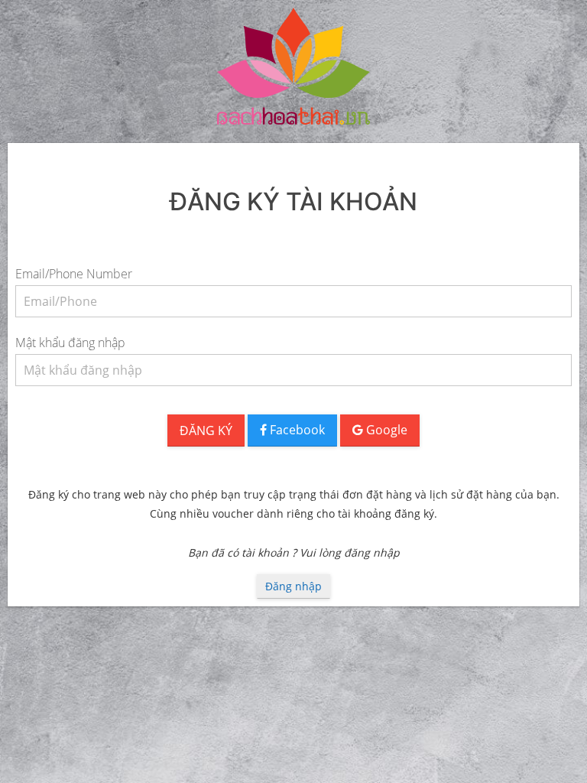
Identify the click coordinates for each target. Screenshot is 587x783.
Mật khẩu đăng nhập (70, 342)
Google (385, 429)
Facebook (296, 429)
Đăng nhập (293, 586)
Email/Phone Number (73, 273)
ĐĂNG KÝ (206, 430)
